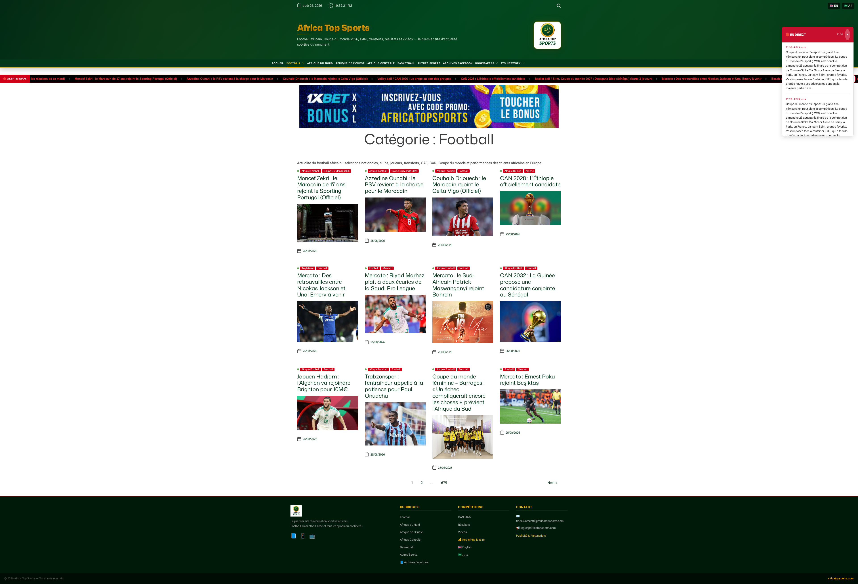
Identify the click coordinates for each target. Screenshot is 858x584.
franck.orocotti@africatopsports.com (540, 521)
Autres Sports (429, 63)
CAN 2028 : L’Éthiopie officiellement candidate (530, 181)
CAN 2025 (464, 517)
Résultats (464, 524)
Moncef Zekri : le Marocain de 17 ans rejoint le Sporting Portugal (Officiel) (102, 78)
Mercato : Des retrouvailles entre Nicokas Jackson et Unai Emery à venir (688, 78)
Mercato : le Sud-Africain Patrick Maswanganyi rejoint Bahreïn (458, 284)
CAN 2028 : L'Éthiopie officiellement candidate (469, 78)
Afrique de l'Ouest (411, 532)
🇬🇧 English (464, 547)
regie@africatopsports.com (538, 527)
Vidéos (462, 532)
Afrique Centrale (381, 63)
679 (444, 483)
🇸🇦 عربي (463, 554)
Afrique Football (311, 171)
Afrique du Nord (320, 63)
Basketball (406, 63)
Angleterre (307, 268)
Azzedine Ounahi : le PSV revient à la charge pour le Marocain (206, 78)
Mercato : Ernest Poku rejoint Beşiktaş (527, 380)
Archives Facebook (458, 63)
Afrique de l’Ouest (350, 63)
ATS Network (511, 63)
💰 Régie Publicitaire (471, 539)
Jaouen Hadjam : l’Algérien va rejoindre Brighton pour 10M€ (323, 383)
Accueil (278, 63)
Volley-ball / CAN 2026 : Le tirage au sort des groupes (390, 78)
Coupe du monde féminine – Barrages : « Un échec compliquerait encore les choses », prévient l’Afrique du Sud (459, 392)
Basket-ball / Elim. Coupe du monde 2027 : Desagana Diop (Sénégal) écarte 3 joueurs (570, 78)
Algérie (530, 171)
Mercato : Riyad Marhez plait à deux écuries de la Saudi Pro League (394, 281)
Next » (552, 483)
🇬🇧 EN (834, 5)
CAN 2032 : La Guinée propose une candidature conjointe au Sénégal (527, 284)
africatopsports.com (841, 578)
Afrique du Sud (513, 171)
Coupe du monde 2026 (336, 171)
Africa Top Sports (333, 27)
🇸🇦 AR (848, 5)
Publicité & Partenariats (531, 535)
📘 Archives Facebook (414, 562)
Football (293, 63)
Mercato (387, 268)
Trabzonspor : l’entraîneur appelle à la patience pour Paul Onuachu (394, 386)
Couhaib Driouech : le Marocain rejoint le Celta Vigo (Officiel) (301, 78)
